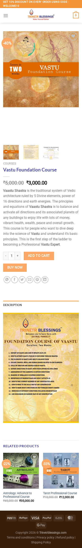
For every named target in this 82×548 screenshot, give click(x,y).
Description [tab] (12, 305)
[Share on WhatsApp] (7, 279)
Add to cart (39, 256)
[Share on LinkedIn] (44, 279)
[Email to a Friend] (29, 279)
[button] (5, 15)
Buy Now (15, 267)
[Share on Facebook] (14, 279)
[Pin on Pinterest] (37, 279)
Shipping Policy (41, 542)
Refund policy (65, 537)
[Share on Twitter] (22, 279)
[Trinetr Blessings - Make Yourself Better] (41, 15)
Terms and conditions (21, 537)
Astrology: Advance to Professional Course (17, 495)
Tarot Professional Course (60, 493)
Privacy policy (45, 537)
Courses (9, 163)
